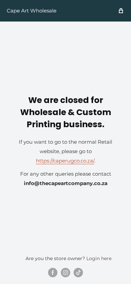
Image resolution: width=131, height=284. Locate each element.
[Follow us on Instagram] (65, 272)
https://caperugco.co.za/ (65, 160)
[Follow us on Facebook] (52, 272)
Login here (99, 258)
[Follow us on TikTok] (78, 272)
